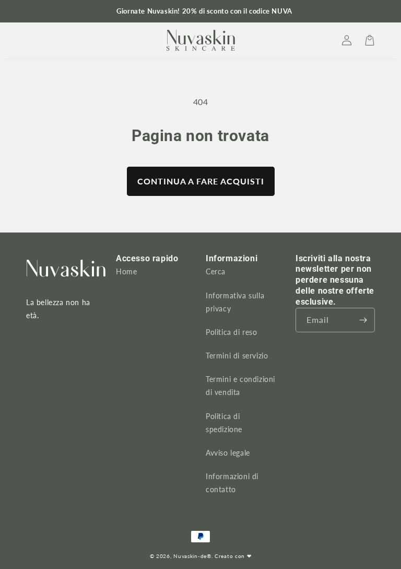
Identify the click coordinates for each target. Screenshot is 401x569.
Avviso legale (228, 452)
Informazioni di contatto (232, 483)
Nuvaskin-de (190, 556)
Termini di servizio (237, 355)
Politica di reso (231, 332)
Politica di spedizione (224, 423)
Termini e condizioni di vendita (240, 386)
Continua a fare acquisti (200, 181)
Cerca (216, 271)
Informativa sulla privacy (235, 302)
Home (126, 271)
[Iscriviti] (362, 320)
